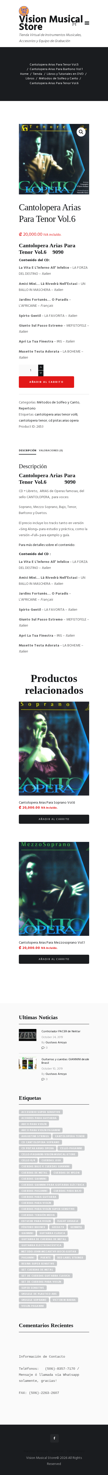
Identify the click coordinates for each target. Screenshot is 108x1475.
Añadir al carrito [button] (54, 819)
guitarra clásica (52, 1233)
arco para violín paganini (40, 1130)
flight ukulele (68, 1221)
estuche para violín (36, 1221)
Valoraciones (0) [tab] (51, 451)
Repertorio (27, 408)
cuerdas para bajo (67, 1191)
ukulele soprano (33, 1300)
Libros (30, 78)
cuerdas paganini (34, 1191)
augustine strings (35, 1136)
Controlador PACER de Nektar (60, 1031)
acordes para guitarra (39, 1118)
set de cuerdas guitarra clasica (45, 1276)
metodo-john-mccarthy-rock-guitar (48, 1252)
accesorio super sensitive (40, 1112)
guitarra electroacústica (41, 1245)
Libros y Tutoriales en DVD (65, 74)
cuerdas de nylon (66, 1173)
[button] (81, 131)
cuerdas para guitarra (38, 1197)
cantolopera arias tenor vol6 (56, 415)
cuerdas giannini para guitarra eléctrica (52, 1185)
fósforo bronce (33, 1227)
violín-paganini (32, 1306)
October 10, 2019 (52, 1068)
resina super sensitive (38, 1264)
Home (24, 74)
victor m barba (64, 1300)
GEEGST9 (58, 1227)
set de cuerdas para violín (41, 1282)
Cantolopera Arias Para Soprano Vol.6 (47, 803)
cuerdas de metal (34, 1173)
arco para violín (33, 1124)
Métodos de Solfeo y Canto (58, 78)
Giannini (27, 1233)
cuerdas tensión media (38, 1215)
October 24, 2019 (52, 1037)
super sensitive (32, 1288)
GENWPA (76, 1227)
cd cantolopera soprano (40, 1142)
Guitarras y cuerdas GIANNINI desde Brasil (65, 1061)
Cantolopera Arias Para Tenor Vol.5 (54, 64)
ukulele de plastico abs (39, 1294)
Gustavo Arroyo (56, 1042)
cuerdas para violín (36, 1203)
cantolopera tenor (33, 421)
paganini (27, 1258)
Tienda (37, 74)
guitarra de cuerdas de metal (43, 1239)
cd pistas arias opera (63, 421)
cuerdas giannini (33, 1179)
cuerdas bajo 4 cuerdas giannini (45, 1166)
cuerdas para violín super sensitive (48, 1209)
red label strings (70, 1258)
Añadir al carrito (46, 382)
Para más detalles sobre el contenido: (47, 545)
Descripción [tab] (27, 451)
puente (45, 1258)
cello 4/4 (28, 1160)
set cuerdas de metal (37, 1270)
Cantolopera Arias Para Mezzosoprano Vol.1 (52, 943)
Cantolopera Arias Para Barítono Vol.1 (56, 69)
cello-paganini (71, 1148)
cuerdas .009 (51, 1160)
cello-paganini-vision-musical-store (48, 1154)
